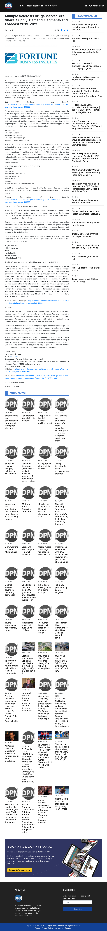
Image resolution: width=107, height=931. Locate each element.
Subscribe (78, 909)
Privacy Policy (47, 928)
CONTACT (52, 6)
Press (44, 6)
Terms (37, 928)
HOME (22, 6)
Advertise (59, 928)
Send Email (14, 356)
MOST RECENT (33, 6)
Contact (68, 928)
